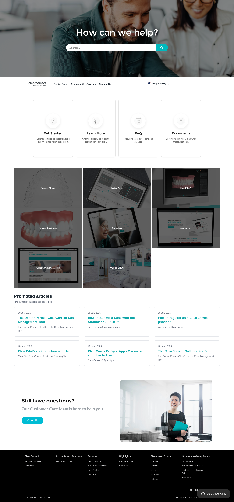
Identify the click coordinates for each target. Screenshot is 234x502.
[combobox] (111, 47)
